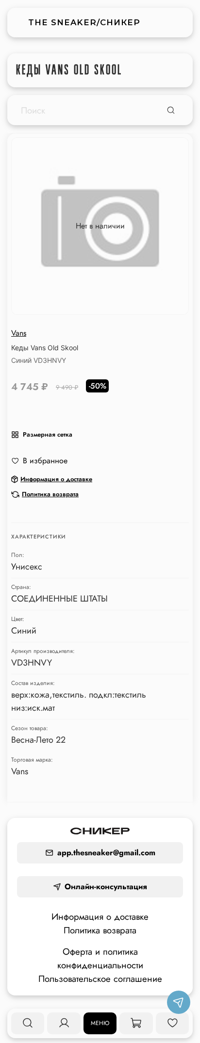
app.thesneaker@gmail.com (106, 852)
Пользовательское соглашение (100, 978)
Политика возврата (100, 930)
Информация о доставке (100, 916)
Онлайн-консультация (106, 886)
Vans (18, 333)
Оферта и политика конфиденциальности (100, 958)
